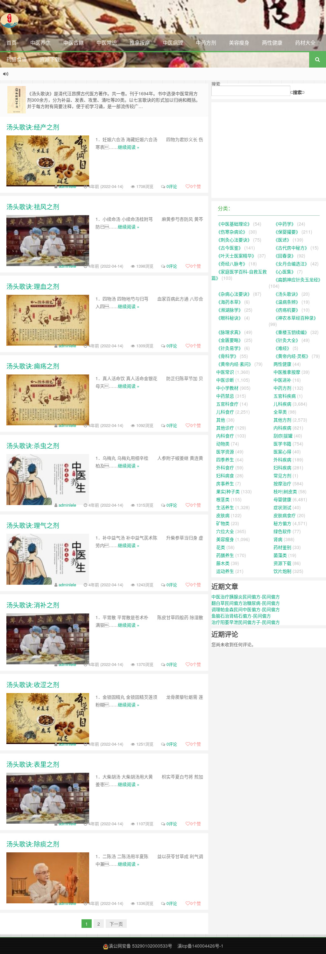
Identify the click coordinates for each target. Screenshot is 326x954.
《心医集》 (284, 271)
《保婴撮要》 (286, 231)
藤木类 (223, 563)
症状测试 (282, 507)
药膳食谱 (16, 59)
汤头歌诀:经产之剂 (32, 127)
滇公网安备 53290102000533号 (140, 946)
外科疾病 (282, 459)
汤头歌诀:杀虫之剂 (32, 445)
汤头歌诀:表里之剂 (32, 764)
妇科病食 (225, 475)
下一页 (116, 924)
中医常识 (106, 42)
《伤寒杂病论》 (231, 231)
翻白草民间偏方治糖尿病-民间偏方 (245, 603)
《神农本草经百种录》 (295, 317)
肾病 (277, 539)
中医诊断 (225, 380)
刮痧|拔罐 (283, 435)
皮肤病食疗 (284, 515)
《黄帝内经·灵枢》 (291, 356)
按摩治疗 (282, 483)
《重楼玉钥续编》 (291, 332)
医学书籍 (282, 443)
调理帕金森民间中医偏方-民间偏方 (245, 609)
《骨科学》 (227, 356)
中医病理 (173, 42)
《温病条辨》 (286, 302)
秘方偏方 (282, 523)
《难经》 (282, 348)
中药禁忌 (225, 396)
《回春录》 (284, 255)
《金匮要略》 (229, 340)
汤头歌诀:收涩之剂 (32, 684)
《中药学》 (284, 223)
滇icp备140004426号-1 (200, 946)
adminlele (67, 186)
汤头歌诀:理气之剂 (32, 525)
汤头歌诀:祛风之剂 (32, 206)
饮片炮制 (282, 571)
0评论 (172, 186)
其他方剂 (282, 419)
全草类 (280, 411)
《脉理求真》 (229, 332)
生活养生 (225, 507)
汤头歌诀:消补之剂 (32, 605)
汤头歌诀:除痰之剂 (32, 844)
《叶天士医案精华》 (236, 255)
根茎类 (223, 499)
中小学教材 (227, 388)
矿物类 (223, 523)
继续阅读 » (128, 147)
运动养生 (225, 571)
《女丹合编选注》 (291, 263)
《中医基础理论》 (234, 223)
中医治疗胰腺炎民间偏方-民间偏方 (245, 596)
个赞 (195, 186)
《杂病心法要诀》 (234, 294)
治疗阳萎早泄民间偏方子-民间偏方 (245, 622)
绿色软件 (282, 531)
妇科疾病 (282, 467)
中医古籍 (73, 42)
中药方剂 (206, 42)
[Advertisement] (268, 150)
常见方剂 (282, 475)
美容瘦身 (239, 42)
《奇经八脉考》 (231, 263)
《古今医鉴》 (229, 247)
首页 (11, 42)
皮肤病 (223, 515)
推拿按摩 (140, 42)
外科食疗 (225, 467)
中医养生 (40, 42)
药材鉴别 (282, 547)
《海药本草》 (229, 302)
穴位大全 (225, 531)
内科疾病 (282, 427)
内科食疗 (225, 435)
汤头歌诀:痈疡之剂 (32, 366)
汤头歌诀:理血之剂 (32, 286)
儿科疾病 (282, 404)
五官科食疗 (227, 404)
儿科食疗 (225, 411)
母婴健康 (282, 499)
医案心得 (282, 451)
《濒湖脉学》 (229, 310)
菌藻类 (280, 555)
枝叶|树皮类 (285, 491)
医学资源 (225, 451)
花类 (220, 547)
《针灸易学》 (229, 348)
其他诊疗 (225, 427)
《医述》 (282, 239)
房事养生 (225, 483)
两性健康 (272, 42)
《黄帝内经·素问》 (234, 364)
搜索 (215, 83)
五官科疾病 (284, 396)
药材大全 (305, 42)
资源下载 (49, 59)
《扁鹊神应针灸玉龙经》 (297, 279)
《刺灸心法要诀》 (234, 239)
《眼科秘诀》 (229, 317)
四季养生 (225, 459)
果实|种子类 (228, 491)
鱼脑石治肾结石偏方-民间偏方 (241, 615)
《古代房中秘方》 (291, 247)
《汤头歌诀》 (286, 294)
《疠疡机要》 (286, 310)
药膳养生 (225, 555)
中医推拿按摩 (286, 372)
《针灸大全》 (286, 340)
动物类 (223, 443)
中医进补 (282, 380)
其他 (220, 419)
